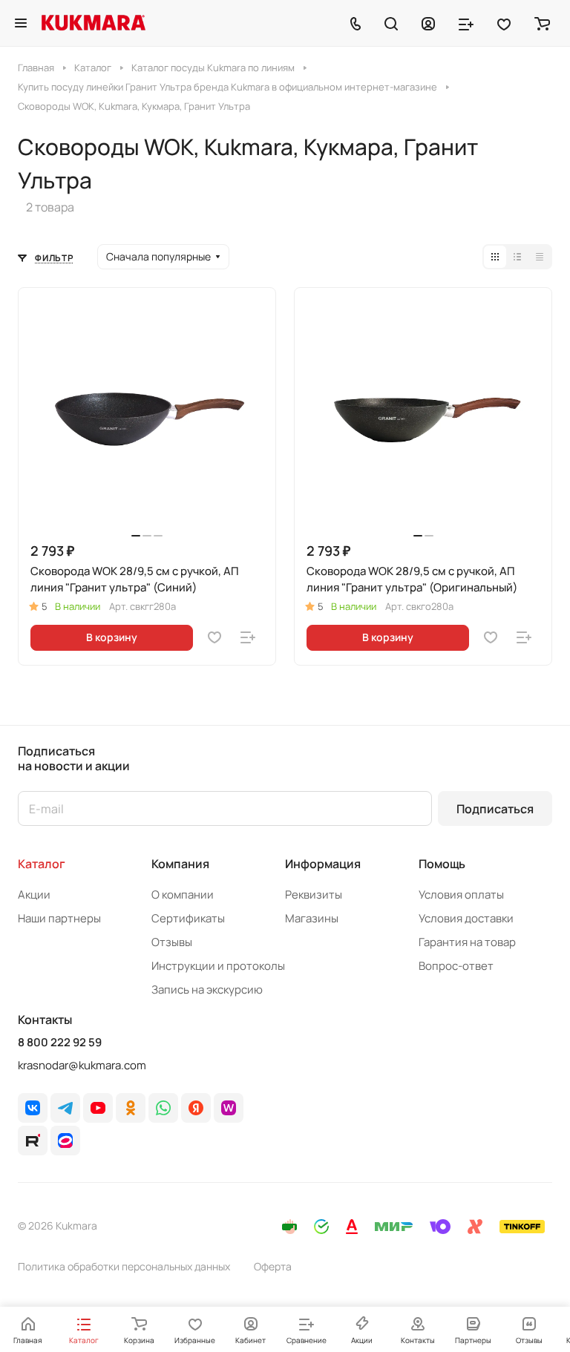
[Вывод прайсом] (539, 257)
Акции (34, 894)
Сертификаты (188, 918)
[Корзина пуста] (542, 23)
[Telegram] (65, 1108)
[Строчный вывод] (517, 257)
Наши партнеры (59, 918)
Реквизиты (313, 894)
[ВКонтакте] (33, 1108)
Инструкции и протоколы (218, 966)
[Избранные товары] (504, 23)
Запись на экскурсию (207, 989)
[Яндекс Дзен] (196, 1108)
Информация (323, 864)
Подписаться (495, 809)
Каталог (41, 864)
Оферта (273, 1266)
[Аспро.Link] (65, 1140)
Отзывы (171, 942)
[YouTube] (98, 1108)
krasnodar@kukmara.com (82, 1065)
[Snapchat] (33, 1140)
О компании (182, 894)
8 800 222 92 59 (60, 1042)
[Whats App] (163, 1108)
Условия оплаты (461, 894)
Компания (180, 864)
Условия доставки (466, 918)
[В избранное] (214, 637)
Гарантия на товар (467, 942)
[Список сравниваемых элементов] (466, 23)
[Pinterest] (228, 1108)
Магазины (311, 918)
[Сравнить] (247, 637)
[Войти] (428, 23)
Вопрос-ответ (456, 966)
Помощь (442, 864)
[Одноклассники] (130, 1108)
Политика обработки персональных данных (124, 1266)
